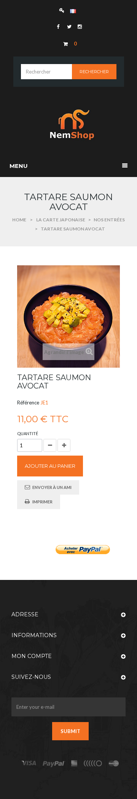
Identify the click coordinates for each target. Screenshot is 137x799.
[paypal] (93, 763)
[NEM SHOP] (68, 124)
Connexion (63, 10)
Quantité (27, 433)
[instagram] (79, 27)
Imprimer (42, 501)
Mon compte (31, 656)
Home (19, 219)
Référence (28, 403)
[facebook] (58, 27)
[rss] (113, 763)
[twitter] (68, 27)
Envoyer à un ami (52, 487)
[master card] (54, 763)
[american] (74, 763)
